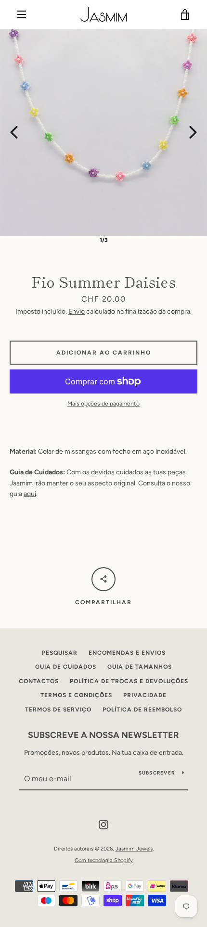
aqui (30, 494)
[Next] (193, 132)
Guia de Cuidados (65, 666)
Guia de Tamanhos (139, 666)
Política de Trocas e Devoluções (129, 681)
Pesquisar (60, 652)
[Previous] (14, 132)
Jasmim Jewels (134, 848)
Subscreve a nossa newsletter (103, 735)
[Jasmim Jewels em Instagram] (103, 824)
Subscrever (157, 773)
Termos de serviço (58, 709)
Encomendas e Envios (127, 652)
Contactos (39, 681)
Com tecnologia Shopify (104, 860)
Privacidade (145, 695)
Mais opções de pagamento (103, 403)
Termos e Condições (76, 695)
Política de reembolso (142, 709)
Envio (76, 311)
